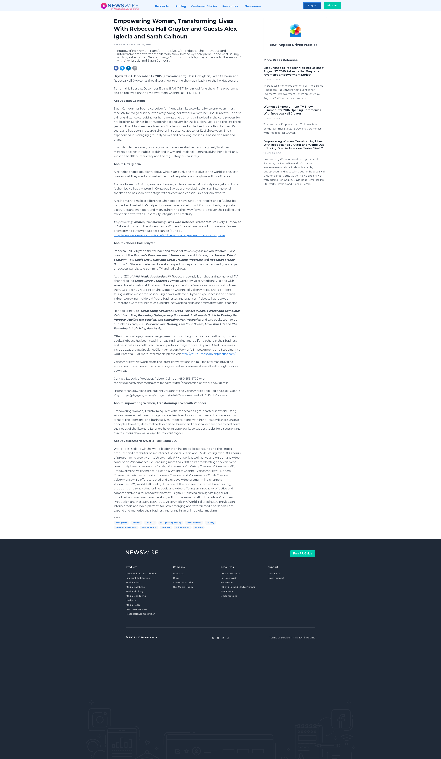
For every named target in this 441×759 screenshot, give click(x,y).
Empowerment (194, 523)
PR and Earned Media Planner (237, 587)
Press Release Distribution (141, 573)
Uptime (310, 637)
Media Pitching (134, 591)
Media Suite (133, 582)
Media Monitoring (136, 595)
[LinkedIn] (223, 638)
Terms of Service (279, 637)
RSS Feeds (226, 591)
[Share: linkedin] (129, 68)
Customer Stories (183, 582)
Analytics (131, 600)
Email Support (276, 578)
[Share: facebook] (116, 68)
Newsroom (226, 582)
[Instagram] (228, 638)
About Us (178, 573)
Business (150, 523)
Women (199, 527)
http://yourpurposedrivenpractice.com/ (208, 354)
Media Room (133, 604)
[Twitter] (218, 638)
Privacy (297, 637)
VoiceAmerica (182, 527)
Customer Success (136, 609)
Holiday (210, 523)
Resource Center (230, 573)
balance (136, 523)
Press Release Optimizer (140, 613)
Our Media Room (183, 587)
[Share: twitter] (122, 68)
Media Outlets (228, 595)
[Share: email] (135, 68)
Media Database (135, 587)
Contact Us (274, 573)
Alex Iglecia (121, 523)
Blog (176, 578)
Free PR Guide (302, 553)
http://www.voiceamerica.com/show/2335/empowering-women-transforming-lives (169, 235)
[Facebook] (213, 638)
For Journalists (228, 578)
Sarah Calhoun (149, 527)
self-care (166, 527)
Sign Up (332, 5)
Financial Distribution (138, 578)
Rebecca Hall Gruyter (126, 527)
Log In (312, 5)
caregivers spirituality (170, 523)
